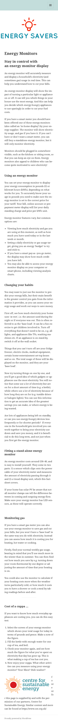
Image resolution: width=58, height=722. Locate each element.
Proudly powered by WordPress (17, 718)
